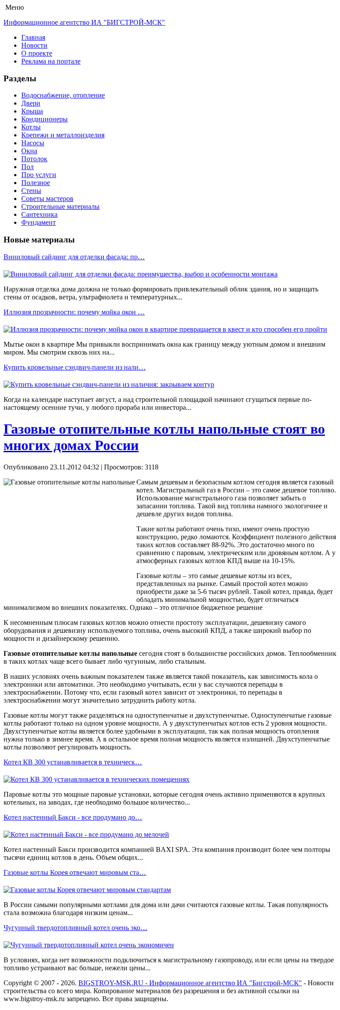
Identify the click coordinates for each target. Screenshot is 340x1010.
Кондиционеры (44, 119)
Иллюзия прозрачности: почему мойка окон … (74, 312)
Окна (29, 151)
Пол (27, 166)
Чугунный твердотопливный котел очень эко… (75, 927)
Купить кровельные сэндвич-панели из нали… (75, 367)
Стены (31, 190)
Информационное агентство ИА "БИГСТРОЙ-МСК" (84, 22)
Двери (30, 103)
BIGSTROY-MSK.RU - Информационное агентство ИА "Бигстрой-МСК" (190, 983)
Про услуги (38, 174)
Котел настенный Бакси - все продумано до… (73, 817)
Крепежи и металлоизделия (62, 135)
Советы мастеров (47, 198)
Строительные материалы (60, 206)
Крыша (32, 111)
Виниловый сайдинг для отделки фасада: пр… (74, 257)
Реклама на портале (51, 61)
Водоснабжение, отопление (63, 95)
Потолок (34, 159)
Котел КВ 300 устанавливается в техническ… (73, 762)
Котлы (31, 127)
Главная (33, 37)
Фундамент (38, 222)
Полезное (35, 182)
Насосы (32, 143)
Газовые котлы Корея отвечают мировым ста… (75, 872)
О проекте (36, 53)
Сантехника (39, 214)
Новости (34, 45)
